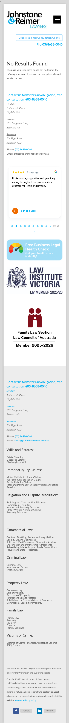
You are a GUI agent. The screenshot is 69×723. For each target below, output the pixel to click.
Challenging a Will (17, 462)
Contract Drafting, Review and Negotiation (30, 537)
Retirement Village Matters (21, 597)
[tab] (12, 226)
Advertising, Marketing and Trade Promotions (32, 547)
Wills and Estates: (20, 450)
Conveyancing (14, 590)
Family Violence (15, 627)
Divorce (11, 625)
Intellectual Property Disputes (23, 507)
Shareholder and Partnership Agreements (29, 544)
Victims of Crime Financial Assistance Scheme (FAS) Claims (32, 644)
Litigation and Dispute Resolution (32, 495)
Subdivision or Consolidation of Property (29, 600)
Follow (26, 710)
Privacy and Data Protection (22, 549)
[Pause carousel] (34, 231)
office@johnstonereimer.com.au (31, 153)
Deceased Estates (16, 459)
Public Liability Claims (19, 482)
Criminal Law (14, 564)
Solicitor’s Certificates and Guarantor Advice (31, 542)
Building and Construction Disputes (26, 502)
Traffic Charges (15, 569)
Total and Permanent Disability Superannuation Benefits (33, 486)
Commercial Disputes (18, 504)
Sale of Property (15, 592)
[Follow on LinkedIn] (39, 711)
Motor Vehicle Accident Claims (24, 477)
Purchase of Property (18, 595)
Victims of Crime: (20, 635)
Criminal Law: (17, 557)
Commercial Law (19, 530)
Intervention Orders (17, 567)
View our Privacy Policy (25, 700)
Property (11, 620)
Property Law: (17, 583)
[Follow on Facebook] (16, 711)
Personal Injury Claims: (24, 470)
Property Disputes (17, 512)
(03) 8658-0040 (51, 44)
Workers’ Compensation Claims (24, 479)
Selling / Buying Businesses (21, 539)
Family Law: (15, 610)
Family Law (13, 617)
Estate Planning (15, 457)
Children (11, 622)
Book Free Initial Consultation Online (39, 37)
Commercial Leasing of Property (24, 602)
